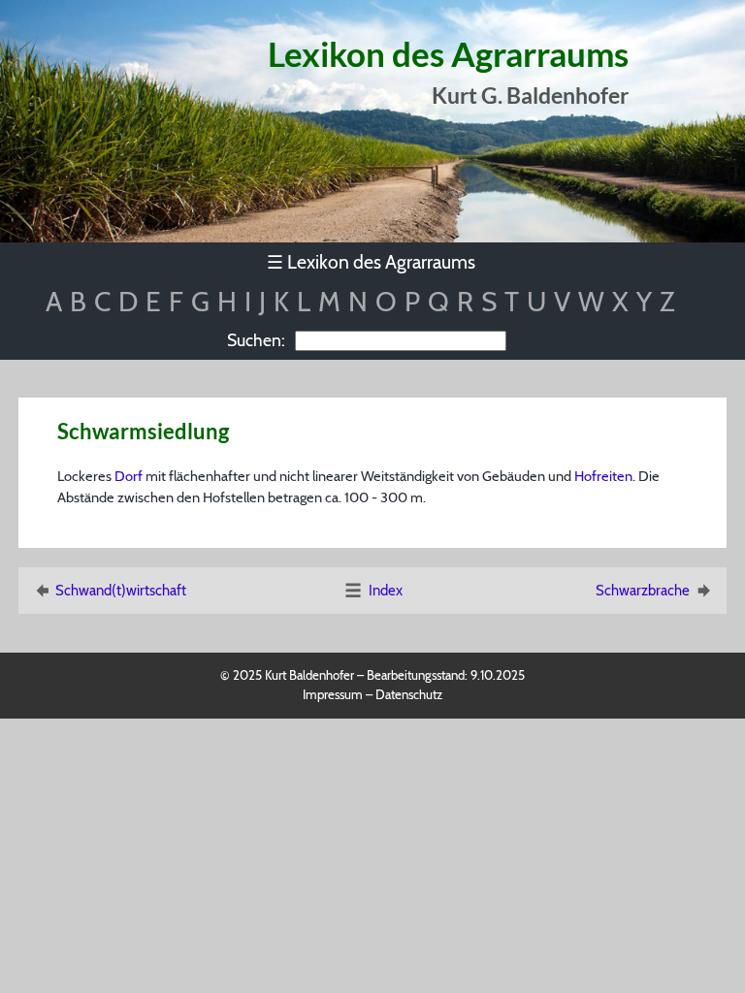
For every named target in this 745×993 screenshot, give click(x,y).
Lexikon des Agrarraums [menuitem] (371, 261)
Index (386, 590)
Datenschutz (408, 694)
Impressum (333, 694)
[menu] (373, 262)
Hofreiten (603, 476)
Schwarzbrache (643, 590)
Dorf (128, 476)
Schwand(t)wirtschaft (120, 590)
